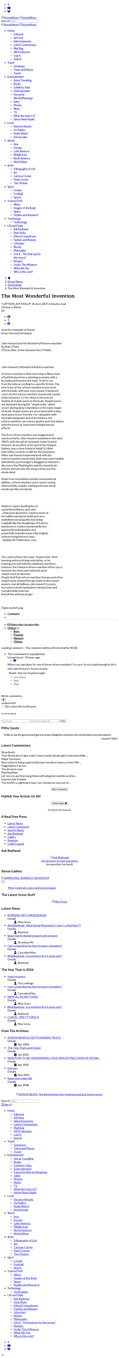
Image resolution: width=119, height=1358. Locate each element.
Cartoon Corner (22, 176)
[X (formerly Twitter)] (8, 320)
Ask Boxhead (21, 229)
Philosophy (20, 250)
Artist (10, 165)
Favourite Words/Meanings (23, 96)
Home (10, 31)
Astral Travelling (23, 80)
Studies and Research (26, 215)
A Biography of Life (24, 169)
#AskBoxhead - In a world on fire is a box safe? (34, 956)
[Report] (15, 660)
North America (22, 158)
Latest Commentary (25, 45)
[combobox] (24, 21)
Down (23, 677)
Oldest (18, 641)
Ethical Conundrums (25, 236)
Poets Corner (21, 179)
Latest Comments (18, 826)
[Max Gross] (59, 901)
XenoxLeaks (20, 137)
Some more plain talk (19, 1078)
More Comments (59, 789)
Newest (19, 638)
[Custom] (8, 11)
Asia (16, 144)
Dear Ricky (20, 233)
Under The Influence (25, 264)
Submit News (58, 803)
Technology (14, 218)
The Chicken (20, 183)
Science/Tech (15, 201)
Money (17, 247)
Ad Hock (18, 38)
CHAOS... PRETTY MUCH (23, 1017)
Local (10, 123)
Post (63, 721)
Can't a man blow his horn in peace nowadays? (34, 945)
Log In (17, 55)
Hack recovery (16, 976)
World (10, 140)
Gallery (11, 837)
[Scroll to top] (2, 1355)
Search (5, 21)
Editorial (18, 34)
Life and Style (15, 225)
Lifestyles (19, 243)
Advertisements (22, 41)
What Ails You (21, 268)
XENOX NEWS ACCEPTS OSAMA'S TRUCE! (34, 1037)
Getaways (19, 66)
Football (18, 194)
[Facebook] (8, 316)
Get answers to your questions (59, 860)
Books (17, 84)
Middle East (20, 155)
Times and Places (23, 70)
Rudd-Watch (21, 133)
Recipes (18, 261)
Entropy (12, 1068)
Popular (19, 635)
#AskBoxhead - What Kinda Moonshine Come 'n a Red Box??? (44, 925)
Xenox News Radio (24, 119)
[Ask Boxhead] (60, 857)
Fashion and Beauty (25, 240)
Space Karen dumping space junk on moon (32, 935)
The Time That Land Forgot (24, 1047)
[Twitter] (8, 4)
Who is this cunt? (23, 272)
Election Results (22, 126)
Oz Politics (20, 130)
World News (20, 162)
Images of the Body (25, 208)
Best (17, 631)
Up (16, 677)
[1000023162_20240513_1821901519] (25, 878)
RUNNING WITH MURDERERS (26, 915)
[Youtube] (9, 8)
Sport (10, 186)
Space (17, 211)
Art (15, 172)
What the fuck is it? (24, 116)
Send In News (15, 830)
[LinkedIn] (8, 323)
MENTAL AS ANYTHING (22, 996)
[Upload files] (3, 699)
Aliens (17, 204)
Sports (17, 197)
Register (12, 840)
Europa (18, 148)
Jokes (17, 101)
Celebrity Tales (22, 87)
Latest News (15, 823)
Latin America (21, 151)
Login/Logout (15, 843)
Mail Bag (18, 48)
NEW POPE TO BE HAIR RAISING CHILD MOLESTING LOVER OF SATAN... (53, 1058)
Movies (18, 105)
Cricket (18, 190)
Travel (10, 62)
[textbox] (59, 689)
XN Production (22, 52)
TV (15, 112)
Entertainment (15, 77)
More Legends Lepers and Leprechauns (32, 887)
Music (17, 109)
